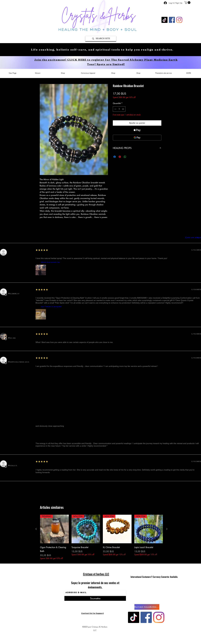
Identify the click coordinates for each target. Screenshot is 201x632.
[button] (187, 2)
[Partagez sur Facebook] (114, 156)
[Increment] (123, 109)
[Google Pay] (137, 137)
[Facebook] (172, 20)
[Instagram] (179, 20)
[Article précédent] (36, 529)
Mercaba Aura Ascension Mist (50, 262)
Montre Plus (100, 490)
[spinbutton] (119, 109)
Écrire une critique (193, 237)
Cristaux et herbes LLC (96, 574)
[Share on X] (130, 156)
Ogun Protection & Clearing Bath (51, 306)
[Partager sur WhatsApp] (125, 156)
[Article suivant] (166, 529)
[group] (101, 537)
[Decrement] (115, 109)
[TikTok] (164, 20)
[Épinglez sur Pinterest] (119, 156)
